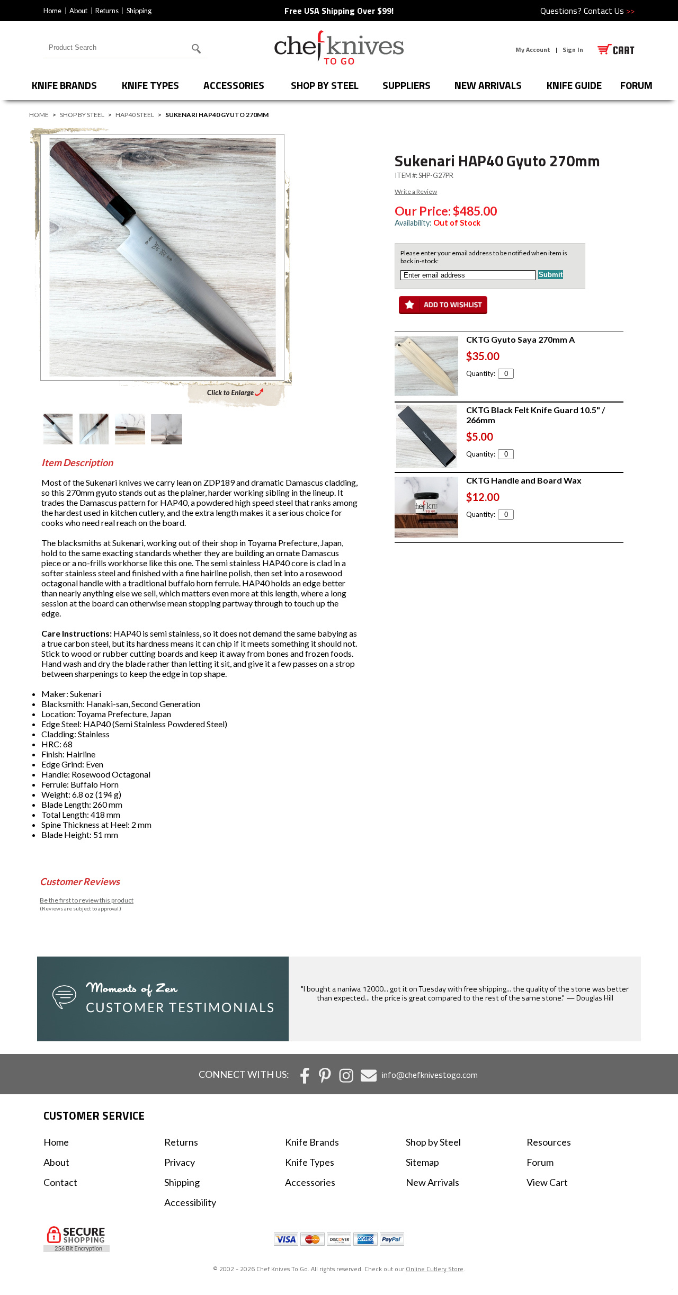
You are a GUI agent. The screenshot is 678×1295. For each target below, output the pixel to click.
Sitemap (422, 1162)
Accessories (233, 85)
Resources (549, 1142)
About (78, 10)
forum (636, 85)
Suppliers (406, 85)
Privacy (179, 1162)
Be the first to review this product (86, 900)
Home (52, 10)
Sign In (573, 49)
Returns (107, 10)
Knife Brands (64, 85)
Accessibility (190, 1202)
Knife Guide (574, 85)
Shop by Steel (325, 85)
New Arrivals (488, 85)
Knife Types (150, 85)
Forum (540, 1162)
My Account (532, 49)
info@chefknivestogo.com (430, 1074)
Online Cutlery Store (434, 1269)
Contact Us (609, 10)
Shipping (139, 10)
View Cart (547, 1182)
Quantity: (480, 373)
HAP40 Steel (134, 115)
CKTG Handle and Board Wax (524, 480)
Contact (60, 1182)
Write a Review (416, 191)
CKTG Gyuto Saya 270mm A (520, 339)
